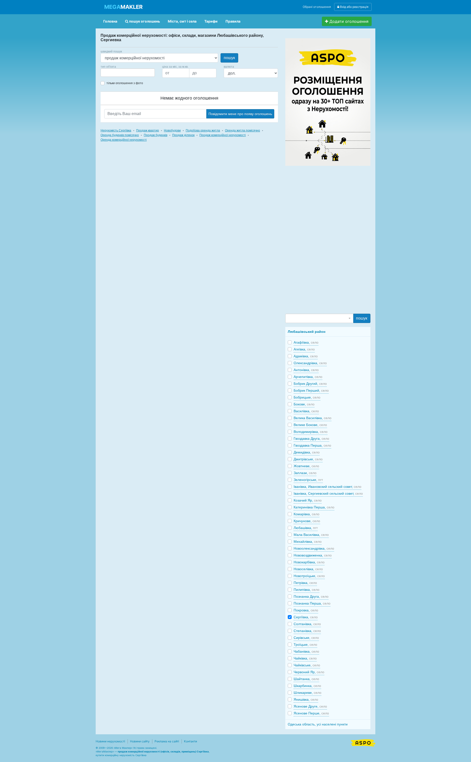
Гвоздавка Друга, (311, 438)
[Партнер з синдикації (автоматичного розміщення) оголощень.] (363, 742)
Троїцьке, (305, 644)
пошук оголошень (144, 21)
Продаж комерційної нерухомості (222, 135)
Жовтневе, (306, 466)
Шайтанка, (306, 679)
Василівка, (306, 411)
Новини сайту (140, 741)
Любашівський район (306, 332)
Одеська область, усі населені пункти (318, 724)
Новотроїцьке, (309, 576)
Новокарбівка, (309, 562)
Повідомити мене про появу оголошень (240, 114)
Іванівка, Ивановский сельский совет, (327, 487)
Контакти (190, 741)
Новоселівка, (308, 569)
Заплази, (305, 473)
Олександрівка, (310, 363)
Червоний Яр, (309, 672)
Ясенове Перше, (311, 713)
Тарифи (211, 21)
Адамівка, (306, 356)
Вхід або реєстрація (353, 7)
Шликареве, (307, 693)
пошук (229, 58)
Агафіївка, (306, 342)
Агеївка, (304, 349)
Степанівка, (307, 631)
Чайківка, (305, 658)
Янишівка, (306, 699)
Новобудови (172, 130)
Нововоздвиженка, (313, 555)
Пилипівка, (306, 590)
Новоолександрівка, (314, 548)
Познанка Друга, (311, 596)
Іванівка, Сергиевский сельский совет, (328, 493)
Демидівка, (307, 452)
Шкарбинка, (307, 686)
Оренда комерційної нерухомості (124, 140)
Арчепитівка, (308, 377)
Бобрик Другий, (310, 384)
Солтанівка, (307, 624)
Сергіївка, (306, 617)
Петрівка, (305, 583)
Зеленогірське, (308, 480)
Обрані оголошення (317, 7)
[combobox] (128, 72)
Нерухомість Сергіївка (116, 130)
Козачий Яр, (308, 500)
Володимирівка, (310, 432)
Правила (232, 21)
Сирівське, (306, 638)
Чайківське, (307, 665)
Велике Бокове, (310, 425)
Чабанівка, (306, 651)
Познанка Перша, (312, 603)
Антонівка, (306, 370)
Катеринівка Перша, (314, 507)
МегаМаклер (105, 751)
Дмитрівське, (308, 459)
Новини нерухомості (110, 741)
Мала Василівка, (311, 535)
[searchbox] (109, 73)
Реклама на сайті (167, 741)
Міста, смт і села (182, 21)
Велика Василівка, (312, 418)
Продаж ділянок (183, 135)
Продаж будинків (155, 135)
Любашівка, (306, 528)
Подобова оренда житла (203, 130)
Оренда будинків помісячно (120, 135)
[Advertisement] (322, 239)
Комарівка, (306, 514)
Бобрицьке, (307, 397)
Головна (110, 21)
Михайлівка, (308, 541)
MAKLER (123, 7)
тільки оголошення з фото (124, 83)
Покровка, (306, 610)
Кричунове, (307, 521)
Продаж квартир (147, 130)
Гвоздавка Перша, (312, 445)
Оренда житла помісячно (242, 130)
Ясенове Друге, (310, 706)
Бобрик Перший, (311, 390)
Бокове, (304, 404)
